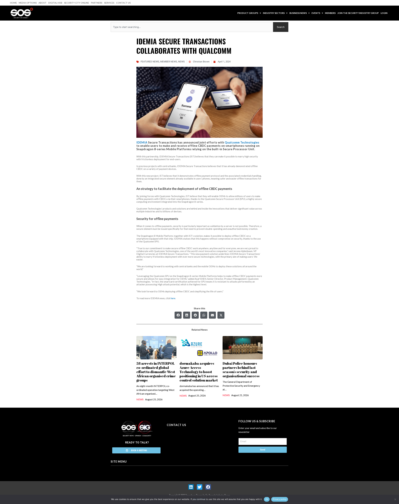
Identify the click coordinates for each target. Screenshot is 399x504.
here (173, 298)
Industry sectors (274, 13)
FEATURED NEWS (150, 61)
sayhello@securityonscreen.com (186, 439)
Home (13, 2)
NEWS (181, 61)
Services (109, 2)
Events (316, 13)
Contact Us (123, 2)
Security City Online (76, 2)
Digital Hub (55, 2)
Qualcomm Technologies (242, 142)
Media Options (28, 2)
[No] (395, 499)
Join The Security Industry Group (358, 13)
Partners (96, 2)
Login (384, 13)
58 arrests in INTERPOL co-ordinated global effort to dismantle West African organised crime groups (156, 371)
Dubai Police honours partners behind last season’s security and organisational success (241, 369)
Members (330, 13)
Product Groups (247, 13)
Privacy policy (279, 499)
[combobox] (192, 27)
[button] (178, 315)
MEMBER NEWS (168, 61)
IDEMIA (141, 142)
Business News (298, 13)
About (42, 2)
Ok (266, 499)
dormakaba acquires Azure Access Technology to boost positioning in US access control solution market (199, 371)
